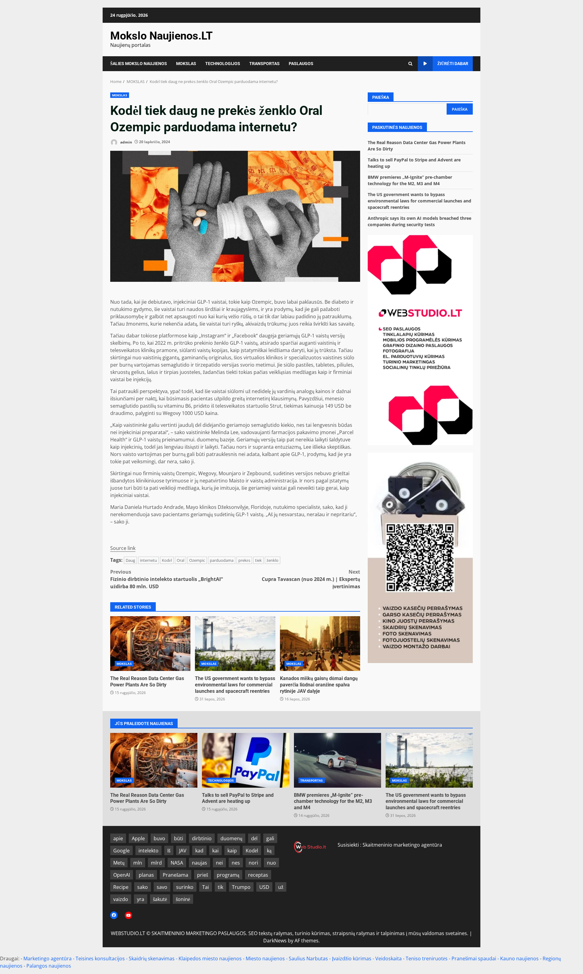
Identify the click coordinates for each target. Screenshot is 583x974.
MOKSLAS (186, 63)
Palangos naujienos (48, 965)
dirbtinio (202, 838)
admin (125, 141)
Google (121, 850)
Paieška (380, 97)
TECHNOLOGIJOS (222, 63)
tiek (258, 560)
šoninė (183, 899)
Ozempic (197, 560)
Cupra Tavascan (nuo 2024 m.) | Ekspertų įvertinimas (311, 579)
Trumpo (241, 887)
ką (269, 850)
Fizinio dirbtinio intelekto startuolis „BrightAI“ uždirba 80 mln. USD (166, 579)
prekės (244, 560)
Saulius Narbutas (308, 958)
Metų (118, 862)
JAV (182, 850)
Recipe (120, 887)
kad (199, 850)
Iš (168, 850)
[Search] (410, 64)
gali (270, 838)
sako (142, 887)
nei (219, 862)
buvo (159, 838)
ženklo (272, 560)
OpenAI (121, 875)
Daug (130, 560)
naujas (199, 862)
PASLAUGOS (301, 63)
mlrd (156, 862)
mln (137, 862)
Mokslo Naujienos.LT (161, 35)
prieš (202, 875)
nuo (271, 862)
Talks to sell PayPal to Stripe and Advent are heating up (245, 760)
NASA (177, 862)
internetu (148, 560)
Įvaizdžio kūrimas (351, 958)
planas (146, 875)
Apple (138, 838)
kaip (232, 850)
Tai (205, 887)
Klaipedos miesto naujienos (210, 958)
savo (162, 887)
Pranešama (175, 875)
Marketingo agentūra (47, 958)
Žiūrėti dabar (452, 63)
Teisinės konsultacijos (100, 958)
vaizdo (120, 899)
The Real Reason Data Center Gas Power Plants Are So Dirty (150, 643)
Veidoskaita (388, 958)
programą (228, 875)
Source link (122, 548)
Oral (180, 560)
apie (118, 838)
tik (220, 887)
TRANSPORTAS (264, 63)
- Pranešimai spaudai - (474, 958)
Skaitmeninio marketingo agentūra (402, 844)
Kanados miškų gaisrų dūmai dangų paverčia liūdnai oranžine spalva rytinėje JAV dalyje (320, 643)
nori (253, 862)
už (280, 887)
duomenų (231, 838)
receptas (258, 875)
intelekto (148, 850)
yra (140, 899)
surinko (184, 887)
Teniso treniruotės (427, 958)
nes (236, 862)
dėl (254, 838)
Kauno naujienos (519, 958)
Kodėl (167, 560)
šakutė (160, 899)
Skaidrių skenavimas (152, 958)
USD (264, 887)
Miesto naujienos (265, 958)
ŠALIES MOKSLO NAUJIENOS (138, 63)
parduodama (222, 560)
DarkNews (275, 940)
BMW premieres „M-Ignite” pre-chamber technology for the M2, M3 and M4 (337, 760)
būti (178, 838)
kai (215, 850)
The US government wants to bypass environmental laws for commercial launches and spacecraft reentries (235, 643)
